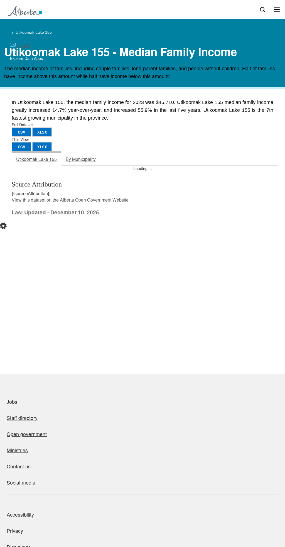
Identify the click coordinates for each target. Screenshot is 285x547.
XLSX (42, 132)
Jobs (12, 401)
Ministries (17, 450)
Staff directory (22, 417)
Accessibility (20, 514)
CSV (21, 132)
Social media (21, 482)
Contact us (19, 466)
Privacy (15, 530)
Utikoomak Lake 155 (34, 32)
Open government (27, 433)
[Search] (262, 9)
